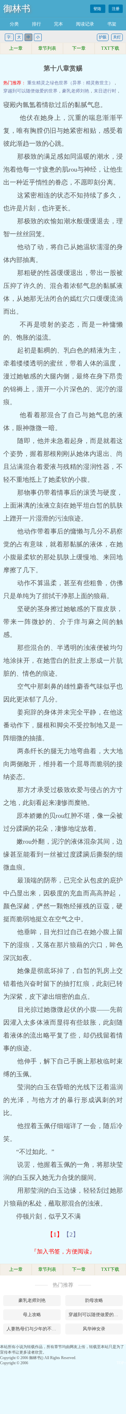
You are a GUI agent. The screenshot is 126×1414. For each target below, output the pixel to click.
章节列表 (47, 48)
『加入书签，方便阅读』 (63, 1251)
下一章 (79, 48)
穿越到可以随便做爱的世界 (30, 91)
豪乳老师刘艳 (75, 91)
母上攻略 (32, 1314)
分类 (14, 24)
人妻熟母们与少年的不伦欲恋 (33, 1328)
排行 (36, 24)
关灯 (117, 37)
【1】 (55, 1234)
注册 (116, 8)
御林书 (16, 9)
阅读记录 (85, 24)
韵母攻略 (94, 1300)
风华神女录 (94, 1328)
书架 (111, 24)
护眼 (103, 37)
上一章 (16, 48)
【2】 (71, 1234)
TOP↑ (121, 1363)
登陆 (97, 8)
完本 (58, 24)
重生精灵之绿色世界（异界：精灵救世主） (70, 82)
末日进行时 (105, 91)
